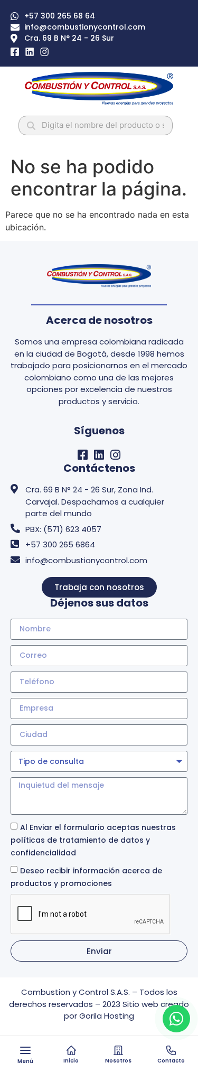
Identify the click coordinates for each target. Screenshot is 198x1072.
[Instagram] (115, 454)
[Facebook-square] (82, 454)
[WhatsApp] (176, 1018)
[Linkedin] (99, 454)
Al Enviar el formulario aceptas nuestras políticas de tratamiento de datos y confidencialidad (93, 840)
